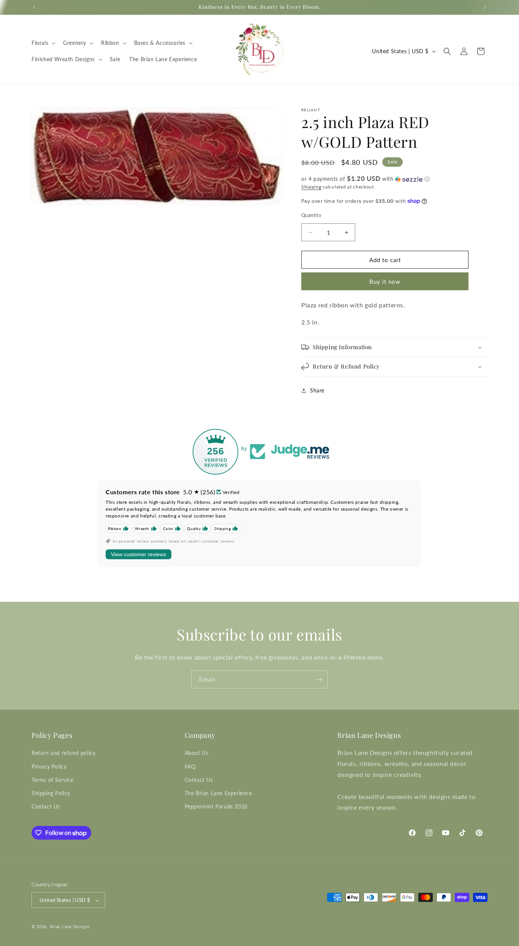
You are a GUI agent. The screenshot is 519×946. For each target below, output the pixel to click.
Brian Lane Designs (70, 926)
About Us (197, 753)
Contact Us (46, 806)
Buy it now (384, 281)
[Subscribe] (319, 679)
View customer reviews (138, 554)
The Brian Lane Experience (218, 793)
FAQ (190, 766)
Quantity (311, 215)
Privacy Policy (49, 766)
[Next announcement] (484, 7)
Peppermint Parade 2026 (216, 806)
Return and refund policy (63, 753)
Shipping (311, 187)
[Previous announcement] (34, 7)
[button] (43, 43)
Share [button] (317, 390)
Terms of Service (53, 780)
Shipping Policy (51, 793)
